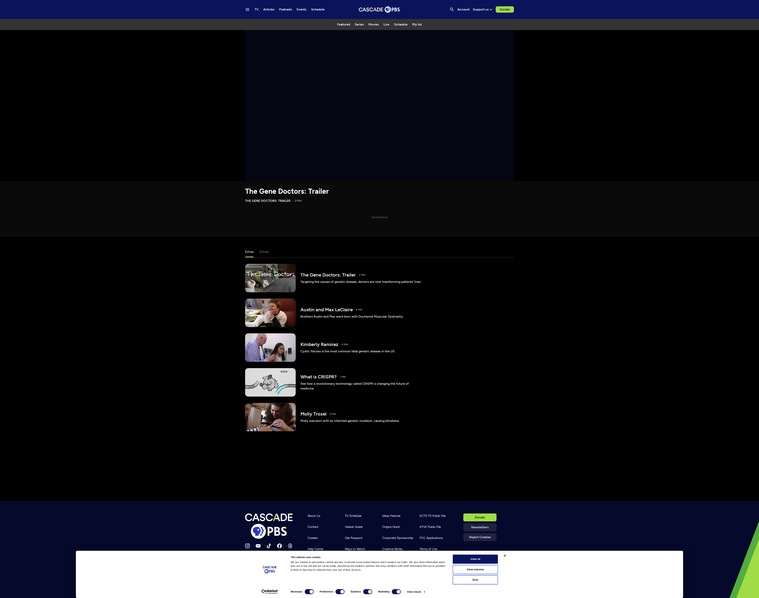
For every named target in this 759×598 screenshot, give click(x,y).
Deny (475, 579)
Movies (373, 24)
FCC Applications (431, 538)
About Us (314, 516)
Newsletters (480, 527)
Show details (414, 591)
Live (386, 24)
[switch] (340, 591)
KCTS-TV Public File (433, 516)
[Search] (451, 9)
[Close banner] (505, 556)
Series (359, 24)
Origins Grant (391, 527)
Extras (249, 252)
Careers (313, 538)
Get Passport (354, 538)
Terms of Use (428, 549)
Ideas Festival (391, 516)
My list (417, 24)
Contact (313, 527)
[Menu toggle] (247, 9)
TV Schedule (353, 516)
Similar (264, 252)
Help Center (316, 549)
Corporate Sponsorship (397, 538)
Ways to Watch (355, 549)
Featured (343, 24)
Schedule (401, 24)
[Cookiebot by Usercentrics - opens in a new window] (269, 592)
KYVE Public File (430, 527)
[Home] (270, 526)
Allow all (475, 559)
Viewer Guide (354, 527)
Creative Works (392, 549)
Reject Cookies (480, 537)
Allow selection (475, 569)
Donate (505, 9)
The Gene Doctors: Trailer (287, 191)
